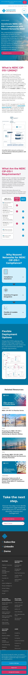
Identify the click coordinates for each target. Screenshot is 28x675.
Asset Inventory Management (6, 612)
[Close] (26, 652)
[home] (9, 11)
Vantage (4, 567)
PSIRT (3, 593)
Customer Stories (19, 640)
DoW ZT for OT (19, 602)
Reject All (14, 667)
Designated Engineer (18, 569)
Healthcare (5, 638)
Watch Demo (8, 523)
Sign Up (25, 2)
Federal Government (5, 641)
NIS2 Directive (18, 611)
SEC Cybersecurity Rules (19, 615)
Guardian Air (5, 578)
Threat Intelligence (7, 585)
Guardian (4, 575)
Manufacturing (6, 644)
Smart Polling (5, 588)
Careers (17, 635)
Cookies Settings (14, 663)
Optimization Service (18, 580)
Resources (17, 648)
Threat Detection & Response (7, 603)
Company (17, 638)
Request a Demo (9, 519)
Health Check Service (18, 576)
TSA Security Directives (18, 619)
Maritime (4, 647)
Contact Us (18, 643)
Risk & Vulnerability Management (7, 616)
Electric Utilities (6, 635)
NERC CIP (17, 609)
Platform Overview (7, 565)
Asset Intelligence (7, 583)
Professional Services (18, 565)
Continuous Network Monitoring (5, 608)
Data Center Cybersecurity (5, 623)
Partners (17, 645)
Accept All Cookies (14, 672)
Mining (4, 649)
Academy (17, 633)
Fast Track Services (20, 573)
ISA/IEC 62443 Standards (18, 606)
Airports (4, 633)
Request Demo (7, 53)
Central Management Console (5, 571)
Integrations (5, 591)
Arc (3, 580)
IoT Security (5, 620)
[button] (24, 11)
